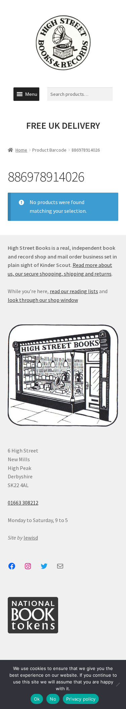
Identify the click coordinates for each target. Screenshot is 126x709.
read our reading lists (74, 291)
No (53, 699)
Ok (37, 699)
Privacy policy (81, 699)
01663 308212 (23, 502)
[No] (117, 684)
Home (21, 150)
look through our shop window (43, 300)
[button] (31, 94)
